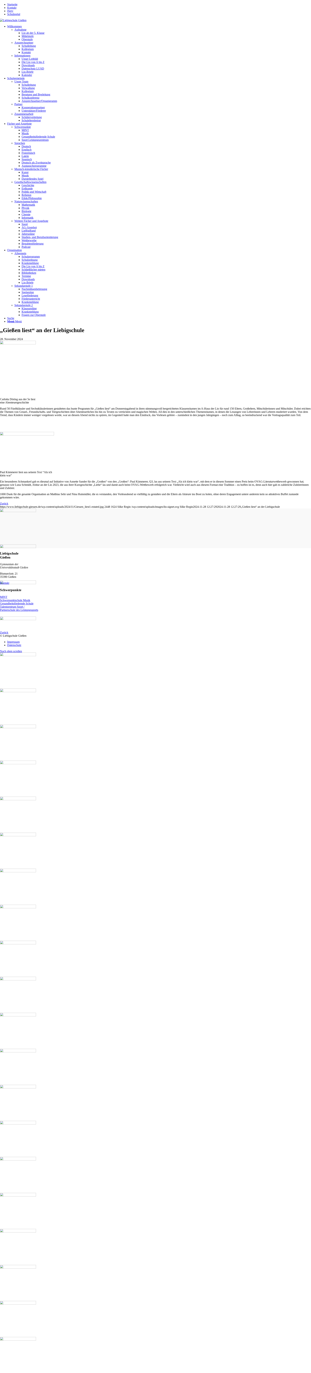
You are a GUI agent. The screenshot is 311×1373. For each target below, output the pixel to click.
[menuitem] (159, 4)
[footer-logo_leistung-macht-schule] (155, 1193)
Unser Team (21, 81)
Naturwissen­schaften (26, 201)
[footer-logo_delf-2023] (155, 977)
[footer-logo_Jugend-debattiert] (155, 761)
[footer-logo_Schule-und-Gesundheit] (155, 689)
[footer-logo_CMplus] (155, 1049)
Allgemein (20, 253)
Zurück (4, 503)
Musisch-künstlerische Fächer (31, 169)
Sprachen (19, 143)
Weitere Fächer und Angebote (31, 220)
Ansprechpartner (23, 42)
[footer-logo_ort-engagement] (155, 1121)
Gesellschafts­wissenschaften (30, 182)
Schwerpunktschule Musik (15, 600)
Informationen (22, 55)
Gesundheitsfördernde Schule (16, 603)
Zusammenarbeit (23, 113)
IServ (10, 10)
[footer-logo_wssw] (155, 905)
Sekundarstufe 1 (23, 285)
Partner (18, 104)
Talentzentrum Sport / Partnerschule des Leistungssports (19, 608)
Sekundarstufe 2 (23, 305)
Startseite (12, 4)
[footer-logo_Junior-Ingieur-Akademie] (155, 833)
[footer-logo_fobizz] (155, 1337)
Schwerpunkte (22, 126)
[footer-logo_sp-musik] (155, 545)
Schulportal (13, 14)
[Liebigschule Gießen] (13, 20)
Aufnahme (20, 29)
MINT (3, 597)
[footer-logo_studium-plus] (155, 1265)
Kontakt (11, 7)
